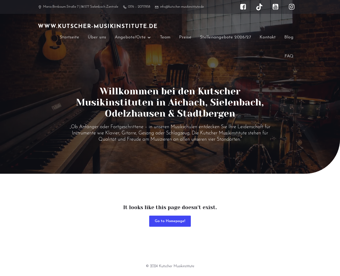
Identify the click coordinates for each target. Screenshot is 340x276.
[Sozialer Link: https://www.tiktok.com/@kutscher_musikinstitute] (261, 7)
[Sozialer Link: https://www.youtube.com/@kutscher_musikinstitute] (278, 7)
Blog (289, 37)
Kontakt (268, 37)
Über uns (97, 37)
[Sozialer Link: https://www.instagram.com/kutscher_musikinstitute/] (294, 7)
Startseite (69, 37)
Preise (185, 37)
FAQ (289, 56)
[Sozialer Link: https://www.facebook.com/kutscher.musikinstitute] (245, 7)
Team (165, 37)
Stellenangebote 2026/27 (225, 37)
